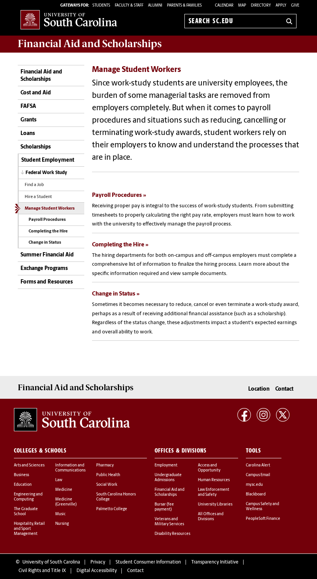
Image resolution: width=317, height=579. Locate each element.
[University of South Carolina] (72, 420)
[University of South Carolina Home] (68, 19)
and (90, 44)
